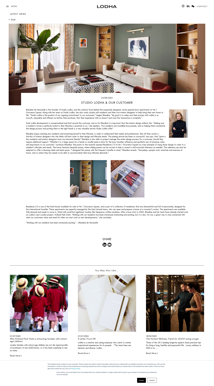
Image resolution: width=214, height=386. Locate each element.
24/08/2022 (107, 98)
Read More (15, 356)
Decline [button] (152, 380)
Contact (202, 6)
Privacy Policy (75, 368)
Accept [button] (141, 380)
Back (13, 19)
